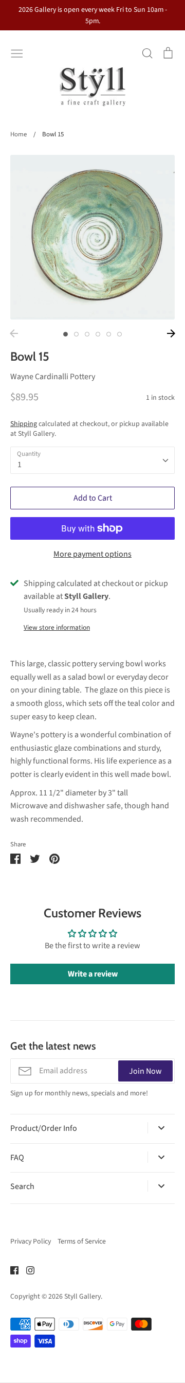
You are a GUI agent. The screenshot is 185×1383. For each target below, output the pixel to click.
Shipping (23, 424)
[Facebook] (10, 1269)
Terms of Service (82, 1241)
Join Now (145, 1071)
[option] (92, 237)
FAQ (17, 1157)
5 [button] (108, 334)
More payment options (92, 554)
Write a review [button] (93, 974)
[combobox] (92, 460)
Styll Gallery (82, 1296)
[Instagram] (26, 1269)
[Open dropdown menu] (161, 1127)
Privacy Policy (30, 1241)
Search (22, 1186)
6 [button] (119, 334)
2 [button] (76, 334)
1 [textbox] (19, 464)
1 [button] (65, 334)
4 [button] (98, 334)
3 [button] (87, 334)
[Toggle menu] (17, 52)
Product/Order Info (43, 1128)
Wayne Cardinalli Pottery (52, 376)
